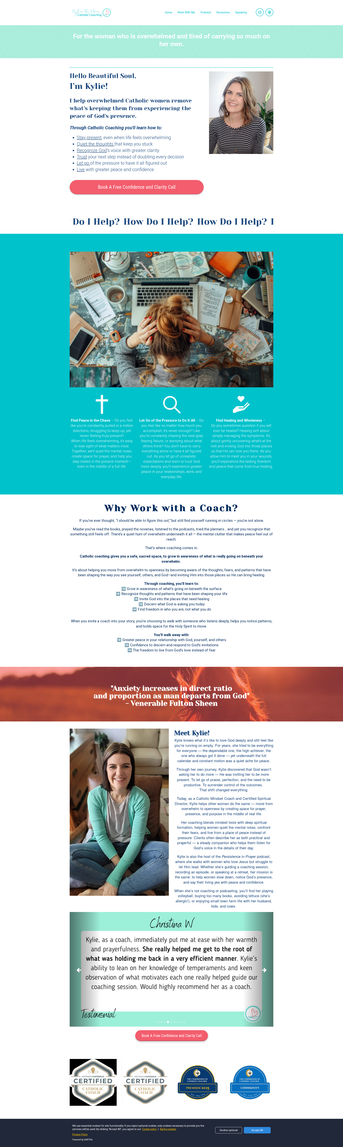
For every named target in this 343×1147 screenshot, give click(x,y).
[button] (85, 969)
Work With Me (186, 12)
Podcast (205, 12)
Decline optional (229, 1130)
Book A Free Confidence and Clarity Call (136, 187)
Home (168, 12)
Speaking (241, 12)
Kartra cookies (168, 1129)
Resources (223, 12)
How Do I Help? (69, 222)
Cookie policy (149, 1129)
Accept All (257, 1130)
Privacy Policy (80, 1134)
